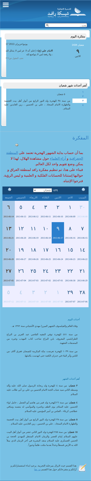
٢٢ (70, 271)
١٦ (58, 250)
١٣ (8, 228)
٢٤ (46, 271)
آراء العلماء (58, 158)
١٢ (21, 228)
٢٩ (70, 292)
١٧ (46, 250)
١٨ (33, 250)
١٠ (46, 228)
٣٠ (82, 207)
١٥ (70, 250)
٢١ (82, 271)
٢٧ (8, 271)
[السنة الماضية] (82, 190)
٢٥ (33, 271)
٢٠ (8, 250)
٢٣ (58, 271)
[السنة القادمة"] (8, 190)
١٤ (82, 250)
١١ (33, 228)
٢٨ (82, 292)
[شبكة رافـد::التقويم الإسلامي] (66, 12)
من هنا (37, 469)
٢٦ (21, 271)
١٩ (21, 250)
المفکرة (80, 138)
